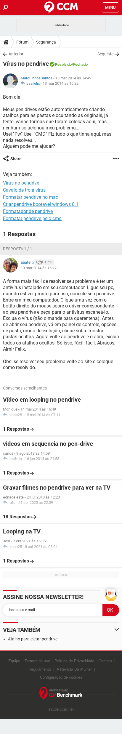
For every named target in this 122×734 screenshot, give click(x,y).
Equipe (14, 661)
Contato (105, 661)
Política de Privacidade (74, 661)
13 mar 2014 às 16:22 (60, 83)
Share (16, 158)
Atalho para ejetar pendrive (32, 639)
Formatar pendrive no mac (30, 197)
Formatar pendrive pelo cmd (32, 218)
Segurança (46, 42)
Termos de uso (37, 661)
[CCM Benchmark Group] (61, 694)
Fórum (22, 42)
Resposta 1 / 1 (17, 248)
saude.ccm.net (61, 709)
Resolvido (63, 64)
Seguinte (105, 54)
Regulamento (39, 669)
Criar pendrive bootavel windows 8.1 (40, 204)
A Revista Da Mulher (74, 669)
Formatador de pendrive (28, 211)
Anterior (16, 54)
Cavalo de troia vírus (24, 190)
